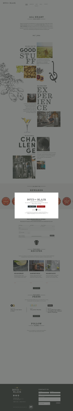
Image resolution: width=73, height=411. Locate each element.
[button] (32, 207)
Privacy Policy (33, 213)
